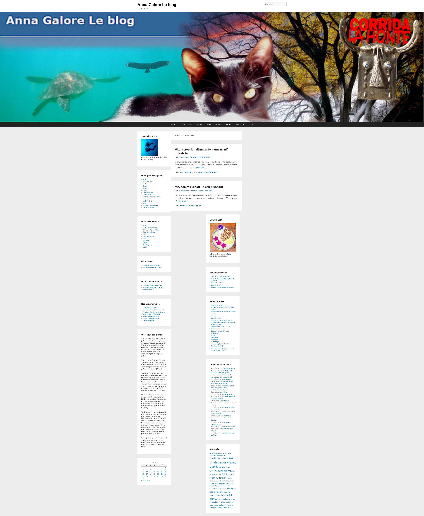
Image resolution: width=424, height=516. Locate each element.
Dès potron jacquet (217, 305)
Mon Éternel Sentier (217, 346)
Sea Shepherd (147, 245)
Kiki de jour (214, 333)
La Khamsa (215, 339)
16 (143, 474)
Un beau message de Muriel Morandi (223, 322)
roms (227, 505)
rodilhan (221, 505)
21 (162, 474)
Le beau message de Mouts (220, 331)
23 (143, 476)
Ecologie (218, 124)
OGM (218, 495)
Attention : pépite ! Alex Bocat (220, 344)
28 (162, 476)
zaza (219, 507)
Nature (145, 203)
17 (147, 474)
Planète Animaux (148, 289)
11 (150, 472)
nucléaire (212, 495)
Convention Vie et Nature (151, 230)
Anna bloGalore (148, 182)
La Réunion (224, 486)
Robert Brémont (214, 505)
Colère (145, 188)
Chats (208, 124)
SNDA (145, 247)
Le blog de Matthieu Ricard (151, 265)
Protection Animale (217, 502)
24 (147, 476)
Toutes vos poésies (149, 320)
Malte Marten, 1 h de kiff (219, 350)
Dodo (213, 335)
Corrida (199, 124)
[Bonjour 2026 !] (223, 252)
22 (165, 474)
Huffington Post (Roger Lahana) (153, 287)
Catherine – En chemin (150, 308)
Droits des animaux (149, 232)
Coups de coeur (148, 192)
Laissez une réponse (205, 191)
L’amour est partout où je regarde (221, 320)
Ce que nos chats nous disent (220, 276)
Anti (212, 390)
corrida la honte (224, 467)
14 (162, 472)
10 (147, 472)
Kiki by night (215, 342)
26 (154, 476)
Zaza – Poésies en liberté (151, 318)
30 (143, 478)
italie (211, 483)
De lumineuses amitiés (218, 329)
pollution (232, 499)
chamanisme (227, 458)
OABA (145, 243)
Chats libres (224, 462)
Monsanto (223, 489)
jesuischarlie (216, 483)
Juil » (148, 480)
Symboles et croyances (150, 205)
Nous (251, 124)
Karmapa (222, 483)
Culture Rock (147, 194)
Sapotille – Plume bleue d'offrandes (154, 310)
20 (158, 474)
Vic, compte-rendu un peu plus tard (199, 187)
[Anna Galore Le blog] (212, 67)
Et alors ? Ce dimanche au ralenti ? (222, 348)
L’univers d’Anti (186, 124)
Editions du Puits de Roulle (151, 197)
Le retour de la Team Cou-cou (220, 327)
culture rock (224, 470)
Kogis (218, 486)
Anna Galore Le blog (156, 4)
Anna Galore (193, 157)
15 (165, 472)
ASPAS (145, 226)
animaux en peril (222, 453)
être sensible (225, 507)
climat (233, 462)
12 (154, 472)
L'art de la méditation (217, 283)
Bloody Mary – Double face (151, 314)
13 (158, 472)
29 (165, 476)
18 (150, 474)
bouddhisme (216, 458)
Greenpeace (230, 481)
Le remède (214, 337)
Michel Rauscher (215, 489)
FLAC (223, 481)
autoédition (220, 455)
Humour (145, 199)
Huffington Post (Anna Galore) (152, 285)
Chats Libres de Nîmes (150, 228)
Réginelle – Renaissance (151, 316)
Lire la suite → (200, 168)
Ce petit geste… (216, 318)
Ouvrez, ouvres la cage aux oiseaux (222, 287)
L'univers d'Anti (147, 201)
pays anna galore (221, 499)
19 (154, 474)
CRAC (204, 172)
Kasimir (227, 483)
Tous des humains (148, 207)
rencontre (229, 502)
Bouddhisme (240, 124)
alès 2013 (213, 453)
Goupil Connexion (148, 236)
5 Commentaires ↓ (205, 157)
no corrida (226, 492)
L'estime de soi (216, 285)
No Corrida (146, 241)
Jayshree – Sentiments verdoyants (154, 312)
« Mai (143, 480)
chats (214, 462)
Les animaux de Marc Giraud (152, 267)
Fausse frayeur (216, 324)
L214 (144, 238)
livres (229, 486)
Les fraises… (215, 316)
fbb (220, 481)
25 (150, 476)
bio (224, 455)
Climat (228, 124)
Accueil (173, 124)
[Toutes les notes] (149, 155)
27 (158, 476)
